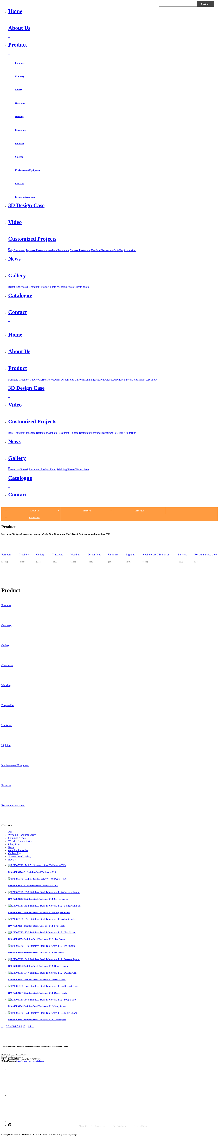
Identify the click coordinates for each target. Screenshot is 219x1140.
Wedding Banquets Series (22, 834)
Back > (12, 859)
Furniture (19, 63)
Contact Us (34, 517)
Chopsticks (14, 844)
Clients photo (81, 286)
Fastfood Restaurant (102, 250)
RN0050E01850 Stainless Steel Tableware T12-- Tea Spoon (36, 939)
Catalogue (139, 510)
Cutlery (18, 89)
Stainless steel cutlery (19, 856)
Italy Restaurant (16, 250)
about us (83, 1126)
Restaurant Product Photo (42, 286)
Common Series (16, 838)
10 (24, 1026)
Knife (11, 847)
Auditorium (130, 250)
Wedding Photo (65, 286)
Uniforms (19, 143)
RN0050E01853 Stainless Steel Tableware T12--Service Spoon (38, 899)
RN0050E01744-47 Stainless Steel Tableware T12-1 (33, 885)
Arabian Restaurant (58, 250)
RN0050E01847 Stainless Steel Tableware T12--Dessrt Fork (37, 979)
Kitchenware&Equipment (27, 170)
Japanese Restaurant (37, 250)
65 (29, 1026)
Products (87, 510)
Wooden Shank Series (20, 841)
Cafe (116, 250)
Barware (19, 183)
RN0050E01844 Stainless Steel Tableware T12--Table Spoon (37, 1019)
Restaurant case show (25, 197)
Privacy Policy (140, 1126)
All (10, 831)
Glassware (20, 103)
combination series (18, 850)
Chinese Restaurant (80, 250)
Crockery (19, 76)
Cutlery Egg (14, 853)
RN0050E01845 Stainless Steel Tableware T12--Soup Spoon (37, 1006)
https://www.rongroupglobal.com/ (30, 1061)
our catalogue (119, 1126)
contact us (100, 1126)
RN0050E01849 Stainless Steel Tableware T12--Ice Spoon (36, 952)
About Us (34, 510)
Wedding (19, 116)
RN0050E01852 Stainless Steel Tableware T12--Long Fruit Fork (39, 912)
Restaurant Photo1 (18, 286)
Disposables (20, 130)
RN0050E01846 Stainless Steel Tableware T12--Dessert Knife (37, 993)
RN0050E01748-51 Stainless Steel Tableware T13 (32, 872)
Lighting (19, 156)
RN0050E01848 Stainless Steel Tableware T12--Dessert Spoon (38, 966)
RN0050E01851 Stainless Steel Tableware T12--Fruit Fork (36, 925)
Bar (121, 250)
